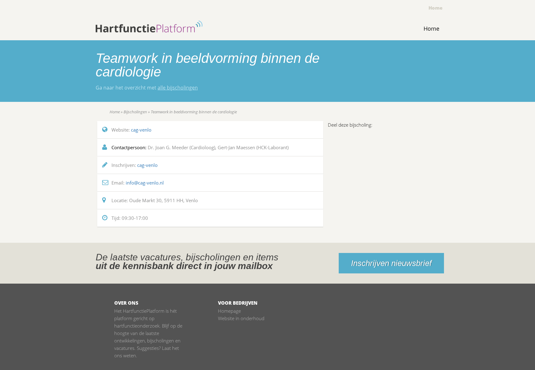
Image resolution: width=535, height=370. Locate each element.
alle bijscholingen (178, 87)
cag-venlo (141, 130)
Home (435, 8)
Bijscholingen (135, 112)
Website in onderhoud (241, 318)
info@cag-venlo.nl (145, 183)
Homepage (229, 311)
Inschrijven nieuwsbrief (391, 263)
